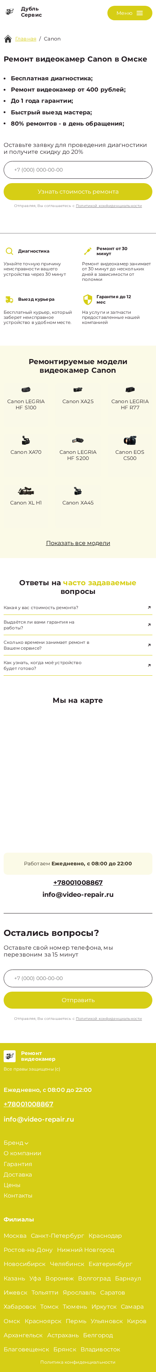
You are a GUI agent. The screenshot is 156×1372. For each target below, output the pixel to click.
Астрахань (63, 1335)
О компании (23, 1153)
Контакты (18, 1195)
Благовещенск (26, 1349)
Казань (14, 1278)
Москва (15, 1235)
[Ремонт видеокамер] (10, 1056)
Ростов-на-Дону (28, 1249)
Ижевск (15, 1292)
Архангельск (23, 1335)
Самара (132, 1306)
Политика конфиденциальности (77, 1362)
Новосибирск (25, 1264)
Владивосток (100, 1349)
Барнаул (128, 1278)
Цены (12, 1185)
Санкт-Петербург (57, 1235)
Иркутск (103, 1306)
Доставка (18, 1174)
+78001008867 (78, 883)
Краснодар (105, 1235)
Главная (25, 38)
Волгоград (94, 1278)
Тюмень (75, 1306)
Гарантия (18, 1164)
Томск (49, 1306)
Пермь (76, 1321)
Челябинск (67, 1264)
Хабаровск (20, 1306)
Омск (12, 1321)
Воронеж (59, 1278)
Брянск (64, 1349)
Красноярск (43, 1321)
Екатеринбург (110, 1264)
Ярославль (79, 1292)
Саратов (112, 1292)
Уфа (35, 1278)
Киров (137, 1321)
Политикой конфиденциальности (109, 205)
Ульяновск (107, 1321)
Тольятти (45, 1292)
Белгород (98, 1335)
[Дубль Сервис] (10, 12)
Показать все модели (78, 543)
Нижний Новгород (85, 1249)
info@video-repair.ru (78, 895)
